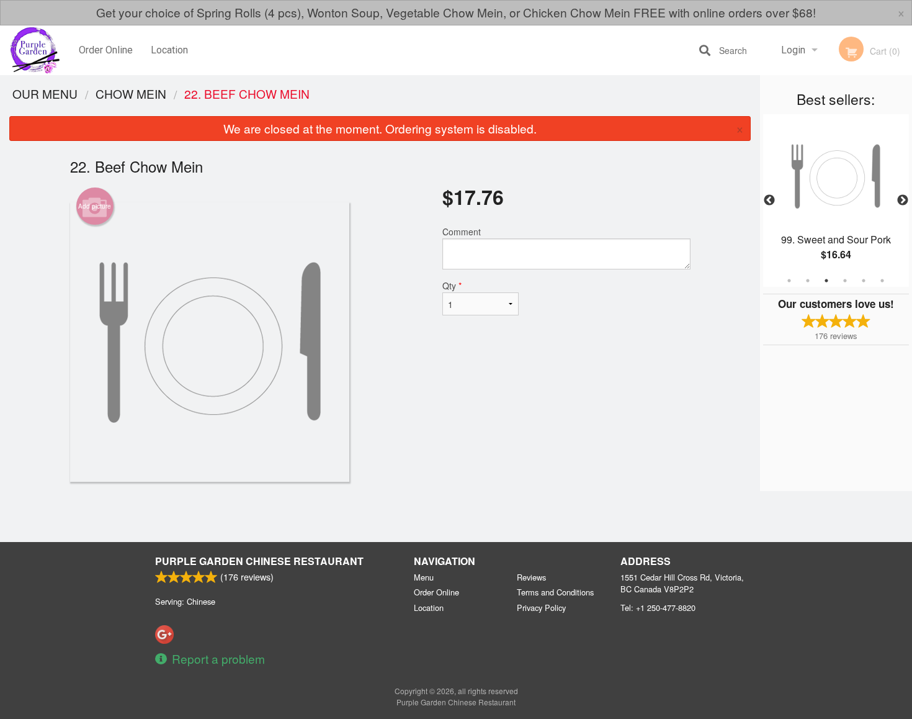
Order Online (106, 50)
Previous (769, 200)
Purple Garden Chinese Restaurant (259, 561)
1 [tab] (789, 280)
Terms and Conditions (555, 592)
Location (169, 50)
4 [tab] (845, 280)
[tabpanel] (836, 200)
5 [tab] (863, 280)
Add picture (94, 206)
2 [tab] (808, 280)
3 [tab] (826, 280)
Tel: (657, 607)
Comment (461, 231)
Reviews (531, 577)
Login (793, 50)
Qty (452, 285)
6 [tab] (882, 280)
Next (902, 200)
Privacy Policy (541, 607)
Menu (424, 577)
